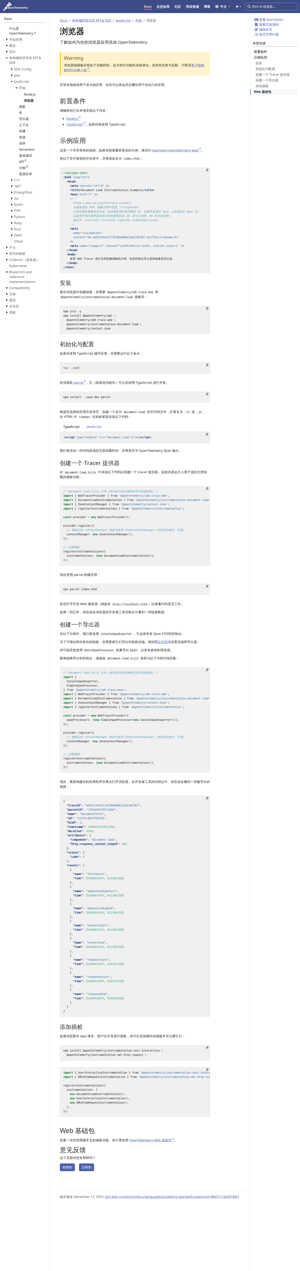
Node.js (72, 118)
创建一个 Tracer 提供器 (273, 74)
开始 (138, 20)
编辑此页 (265, 29)
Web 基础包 (262, 91)
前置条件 (260, 51)
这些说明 (164, 642)
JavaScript (123, 20)
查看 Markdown (270, 19)
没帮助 (86, 1167)
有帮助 (67, 1167)
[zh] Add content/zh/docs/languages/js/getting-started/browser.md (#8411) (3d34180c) (172, 1196)
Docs (64, 20)
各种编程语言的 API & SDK (91, 20)
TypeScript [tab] (71, 426)
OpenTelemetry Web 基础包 (150, 1140)
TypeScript (74, 124)
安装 (259, 63)
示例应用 (260, 57)
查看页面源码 (268, 24)
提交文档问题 (268, 34)
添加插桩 (262, 86)
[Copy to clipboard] (207, 170)
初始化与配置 (265, 69)
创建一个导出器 (267, 80)
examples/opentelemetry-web (175, 150)
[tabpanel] (135, 437)
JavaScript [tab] (94, 426)
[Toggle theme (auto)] (238, 6)
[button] (223, 6)
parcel (78, 382)
